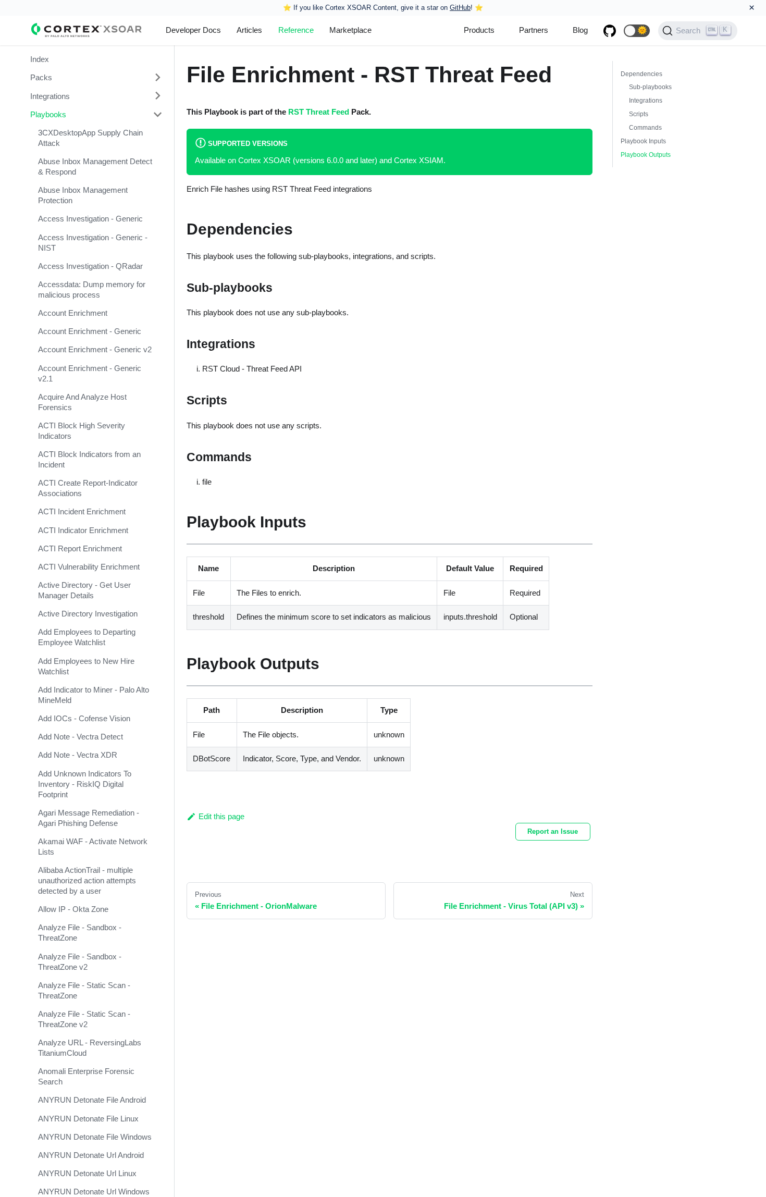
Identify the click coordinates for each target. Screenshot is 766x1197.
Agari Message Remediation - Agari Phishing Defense (88, 818)
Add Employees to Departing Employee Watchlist (86, 637)
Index (39, 59)
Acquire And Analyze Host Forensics (82, 402)
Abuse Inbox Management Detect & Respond (95, 166)
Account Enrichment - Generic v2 (95, 349)
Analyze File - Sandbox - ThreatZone (79, 932)
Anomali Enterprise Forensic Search (86, 1076)
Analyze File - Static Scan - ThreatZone (84, 990)
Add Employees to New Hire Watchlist (86, 666)
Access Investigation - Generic (90, 218)
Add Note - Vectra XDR (77, 754)
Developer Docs (193, 30)
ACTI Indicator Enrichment (83, 530)
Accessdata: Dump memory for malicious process (91, 289)
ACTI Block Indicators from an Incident (89, 459)
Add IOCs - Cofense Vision (84, 718)
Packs (41, 77)
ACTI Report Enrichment (80, 548)
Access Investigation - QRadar (90, 266)
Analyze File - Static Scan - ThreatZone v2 (84, 1019)
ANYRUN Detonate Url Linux (87, 1173)
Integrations (50, 95)
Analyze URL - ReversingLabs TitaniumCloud (89, 1047)
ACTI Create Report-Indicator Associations (88, 488)
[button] (637, 30)
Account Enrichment (72, 312)
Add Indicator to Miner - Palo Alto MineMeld (93, 695)
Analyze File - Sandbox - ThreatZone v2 (79, 961)
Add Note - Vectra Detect (80, 736)
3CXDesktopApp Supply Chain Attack (90, 137)
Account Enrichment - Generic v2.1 (89, 372)
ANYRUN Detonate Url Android (91, 1155)
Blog (580, 30)
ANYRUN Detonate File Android (92, 1099)
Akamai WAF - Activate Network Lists (92, 846)
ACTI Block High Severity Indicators (81, 430)
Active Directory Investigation (88, 613)
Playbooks (48, 114)
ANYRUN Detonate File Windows (95, 1136)
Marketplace (350, 30)
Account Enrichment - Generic (89, 331)
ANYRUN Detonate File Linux (88, 1118)
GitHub (460, 7)
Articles (249, 30)
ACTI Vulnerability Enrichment (89, 566)
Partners (533, 30)
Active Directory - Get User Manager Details (84, 590)
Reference (296, 30)
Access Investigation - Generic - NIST (92, 242)
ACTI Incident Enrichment (82, 511)
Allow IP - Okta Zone (73, 909)
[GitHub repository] (610, 30)
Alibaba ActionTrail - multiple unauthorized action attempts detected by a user (87, 880)
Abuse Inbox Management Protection (83, 195)
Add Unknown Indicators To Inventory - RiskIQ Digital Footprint (84, 783)
